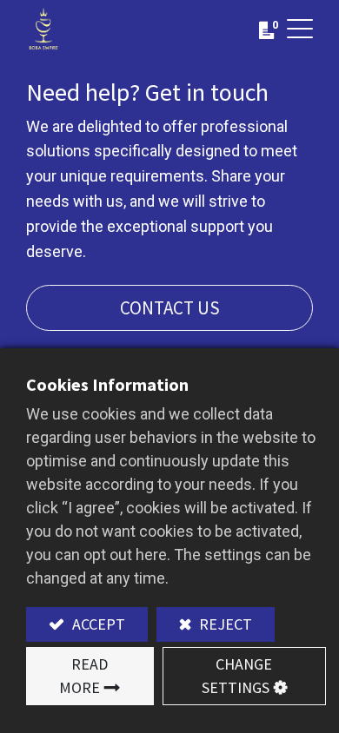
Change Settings (237, 675)
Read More (83, 675)
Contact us (170, 308)
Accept (97, 624)
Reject (224, 624)
